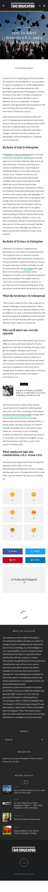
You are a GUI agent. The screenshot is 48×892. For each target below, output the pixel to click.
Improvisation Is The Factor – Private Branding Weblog (27, 832)
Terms (5, 761)
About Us (7, 758)
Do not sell (13, 761)
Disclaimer (25, 758)
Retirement (18, 816)
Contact (15, 758)
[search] (42, 739)
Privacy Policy (36, 758)
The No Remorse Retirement (27, 819)
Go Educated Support (24, 68)
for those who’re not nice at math (17, 414)
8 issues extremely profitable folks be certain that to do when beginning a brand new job (30, 392)
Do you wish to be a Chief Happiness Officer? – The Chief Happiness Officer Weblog (28, 805)
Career (18, 27)
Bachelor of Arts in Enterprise (17, 154)
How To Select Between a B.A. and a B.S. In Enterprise (29, 791)
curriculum (28, 268)
